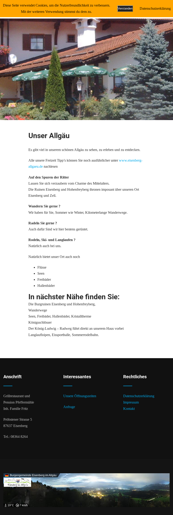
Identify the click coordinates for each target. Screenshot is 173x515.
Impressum (131, 402)
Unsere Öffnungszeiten (79, 396)
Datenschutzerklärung (138, 396)
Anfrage (69, 407)
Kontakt (129, 409)
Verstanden (125, 8)
